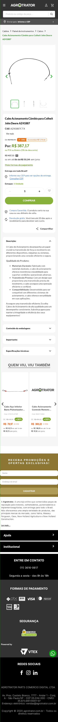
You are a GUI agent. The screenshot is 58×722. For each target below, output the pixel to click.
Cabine (5, 31)
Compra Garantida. (18, 210)
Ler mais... (5, 525)
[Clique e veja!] (9, 133)
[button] (29, 71)
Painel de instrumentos (23, 31)
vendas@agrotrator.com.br (41, 703)
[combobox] (29, 14)
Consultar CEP (16, 178)
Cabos (40, 31)
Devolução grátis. (17, 218)
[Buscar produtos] (51, 14)
